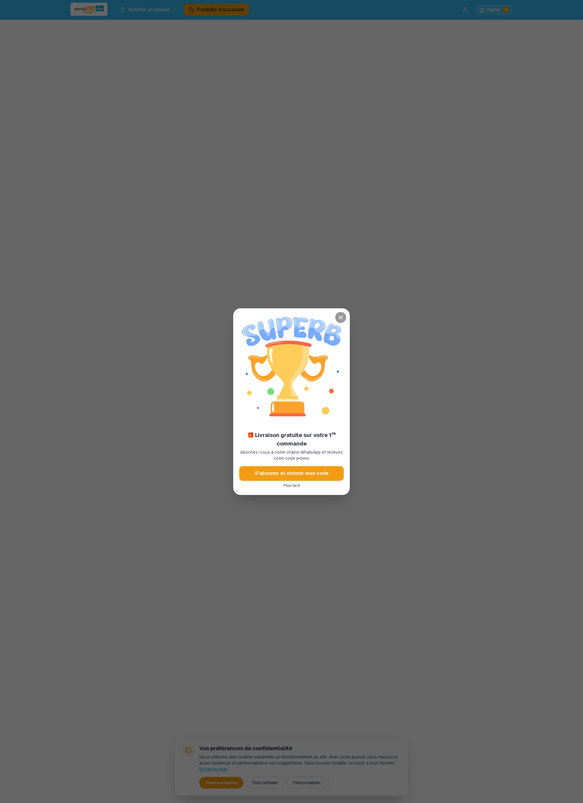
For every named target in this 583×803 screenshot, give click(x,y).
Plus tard (292, 485)
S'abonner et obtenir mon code (292, 473)
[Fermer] (340, 317)
